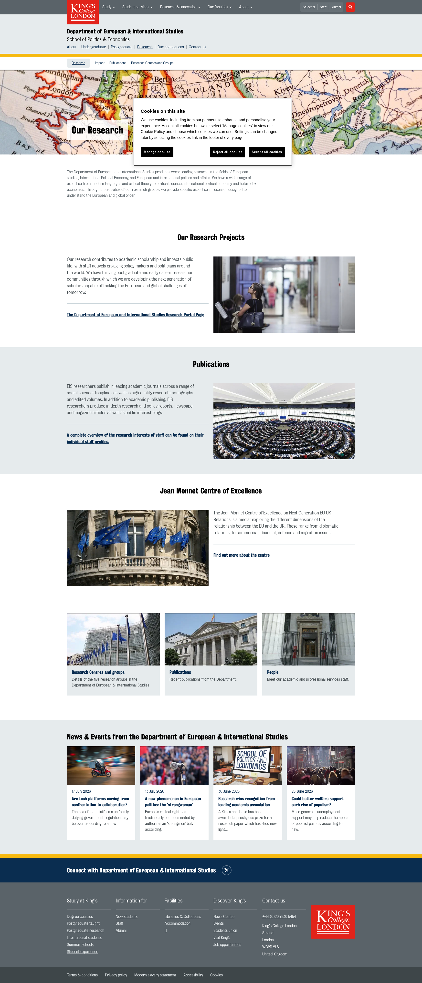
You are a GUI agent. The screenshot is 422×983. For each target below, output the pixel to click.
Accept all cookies (267, 152)
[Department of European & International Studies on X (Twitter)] (227, 870)
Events (218, 923)
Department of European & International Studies (125, 31)
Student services (135, 7)
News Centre (223, 917)
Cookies (216, 975)
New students (126, 917)
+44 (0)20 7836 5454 (279, 917)
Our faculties (218, 7)
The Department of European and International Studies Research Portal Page (135, 314)
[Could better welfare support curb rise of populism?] (321, 765)
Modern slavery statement (155, 975)
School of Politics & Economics (98, 39)
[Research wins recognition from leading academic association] (247, 765)
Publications (117, 63)
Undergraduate (93, 47)
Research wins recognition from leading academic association (246, 802)
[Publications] (211, 639)
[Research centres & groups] (113, 639)
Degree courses (80, 917)
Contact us (197, 47)
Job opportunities (227, 945)
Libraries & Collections (183, 917)
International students (84, 938)
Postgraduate (121, 47)
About (244, 7)
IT (166, 930)
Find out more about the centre (241, 555)
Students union (225, 930)
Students (309, 7)
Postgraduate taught (83, 923)
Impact (100, 63)
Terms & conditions (82, 975)
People (272, 672)
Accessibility (193, 975)
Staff (323, 7)
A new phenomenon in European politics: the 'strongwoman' (173, 802)
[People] (308, 639)
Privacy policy (116, 975)
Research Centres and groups (98, 672)
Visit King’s (221, 938)
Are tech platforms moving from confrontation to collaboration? (100, 802)
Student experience (82, 952)
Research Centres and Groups (152, 63)
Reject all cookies (228, 152)
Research (145, 47)
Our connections (171, 47)
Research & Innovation (178, 7)
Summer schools (80, 945)
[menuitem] (109, 7)
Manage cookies (157, 152)
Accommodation (177, 923)
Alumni (336, 7)
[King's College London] (333, 918)
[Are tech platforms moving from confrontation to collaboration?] (101, 765)
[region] (212, 132)
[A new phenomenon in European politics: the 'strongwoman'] (174, 765)
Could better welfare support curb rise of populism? (318, 802)
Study (106, 7)
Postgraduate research (85, 930)
